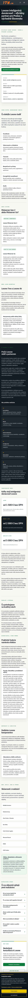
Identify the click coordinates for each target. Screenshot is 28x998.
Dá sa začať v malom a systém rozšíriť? (11, 925)
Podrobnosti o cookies (6, 987)
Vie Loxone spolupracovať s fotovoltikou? (10, 906)
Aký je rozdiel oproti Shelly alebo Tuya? (12, 913)
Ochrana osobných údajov (16, 987)
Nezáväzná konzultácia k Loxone (11, 69)
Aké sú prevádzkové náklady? (11, 919)
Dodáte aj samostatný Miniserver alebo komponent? (12, 931)
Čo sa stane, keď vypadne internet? (12, 900)
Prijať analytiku (14, 991)
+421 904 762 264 (14, 970)
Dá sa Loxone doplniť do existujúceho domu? (9, 894)
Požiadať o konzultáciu (14, 964)
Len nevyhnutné (14, 995)
